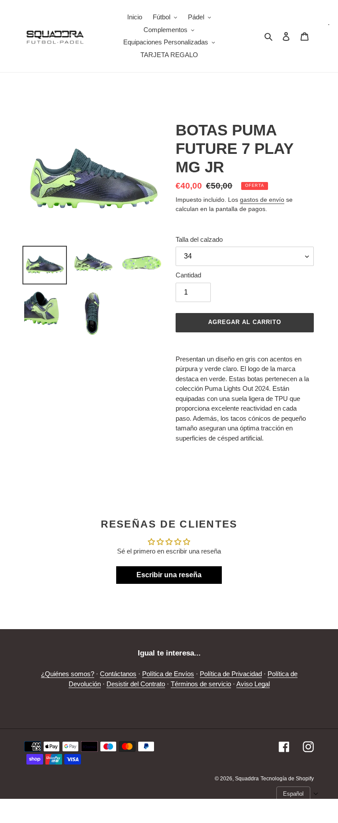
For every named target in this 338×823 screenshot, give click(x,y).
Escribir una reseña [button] (169, 575)
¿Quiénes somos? (67, 673)
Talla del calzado (199, 239)
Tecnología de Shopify (287, 779)
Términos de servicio (201, 684)
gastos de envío (262, 199)
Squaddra (247, 779)
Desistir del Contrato (136, 684)
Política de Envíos (168, 673)
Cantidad (188, 275)
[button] (297, 794)
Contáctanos (118, 673)
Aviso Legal (253, 684)
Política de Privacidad (231, 673)
